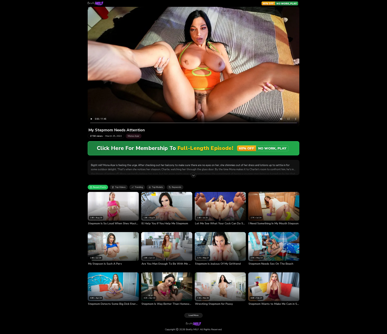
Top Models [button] (157, 187)
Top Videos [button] (120, 187)
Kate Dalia (254, 308)
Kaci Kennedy (255, 268)
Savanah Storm (202, 268)
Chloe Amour (94, 228)
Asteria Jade (201, 308)
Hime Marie (146, 228)
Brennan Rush (269, 268)
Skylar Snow (94, 308)
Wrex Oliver (265, 228)
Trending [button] (139, 187)
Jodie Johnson (221, 228)
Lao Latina (146, 308)
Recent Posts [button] (99, 187)
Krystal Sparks (95, 268)
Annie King (254, 228)
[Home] (95, 3)
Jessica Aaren (148, 268)
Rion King (106, 228)
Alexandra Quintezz (204, 228)
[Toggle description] (193, 175)
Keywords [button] (176, 187)
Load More (193, 315)
